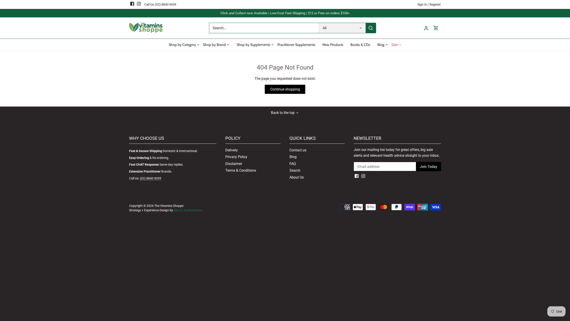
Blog (293, 157)
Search (294, 170)
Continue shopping (285, 89)
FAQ (292, 164)
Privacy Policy (236, 157)
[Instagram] (139, 3)
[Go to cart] (436, 28)
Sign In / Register (429, 4)
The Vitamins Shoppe (168, 206)
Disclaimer (233, 164)
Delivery (231, 150)
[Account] (426, 28)
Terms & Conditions (240, 170)
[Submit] (371, 28)
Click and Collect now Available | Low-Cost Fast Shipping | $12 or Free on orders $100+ (285, 13)
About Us (296, 177)
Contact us (297, 150)
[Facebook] (132, 3)
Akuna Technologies (188, 210)
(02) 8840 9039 (165, 4)
